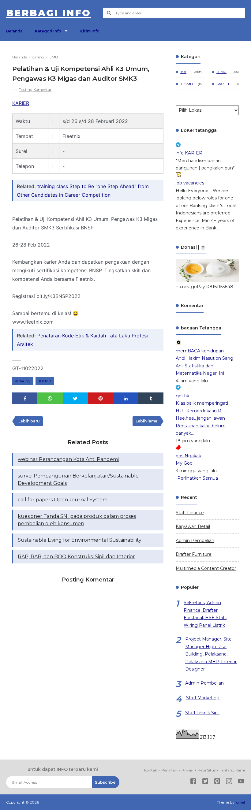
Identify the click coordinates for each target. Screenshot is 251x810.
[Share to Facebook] (24, 398)
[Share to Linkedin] (125, 398)
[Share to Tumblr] (150, 398)
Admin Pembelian (195, 540)
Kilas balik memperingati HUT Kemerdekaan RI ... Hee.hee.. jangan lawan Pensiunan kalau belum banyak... (202, 418)
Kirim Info (89, 31)
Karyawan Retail (193, 526)
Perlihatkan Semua (197, 478)
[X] (205, 782)
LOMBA (188, 84)
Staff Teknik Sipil (202, 712)
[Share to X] (75, 398)
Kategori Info (48, 31)
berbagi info (48, 13)
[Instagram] (229, 782)
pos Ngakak (188, 456)
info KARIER (189, 153)
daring (24, 381)
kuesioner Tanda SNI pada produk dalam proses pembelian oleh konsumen (77, 519)
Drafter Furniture (194, 554)
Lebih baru (29, 421)
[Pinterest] (217, 782)
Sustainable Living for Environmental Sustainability (79, 540)
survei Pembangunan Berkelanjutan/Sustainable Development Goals (78, 479)
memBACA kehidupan (200, 351)
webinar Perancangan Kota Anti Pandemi (68, 459)
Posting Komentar (35, 89)
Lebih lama (146, 421)
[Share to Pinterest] (100, 398)
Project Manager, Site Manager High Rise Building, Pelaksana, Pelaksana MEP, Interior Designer (211, 654)
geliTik (182, 396)
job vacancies (190, 183)
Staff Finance (190, 512)
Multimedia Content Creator (206, 568)
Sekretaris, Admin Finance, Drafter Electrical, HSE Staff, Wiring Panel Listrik (205, 614)
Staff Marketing (202, 697)
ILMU (46, 381)
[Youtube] (241, 782)
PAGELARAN (224, 84)
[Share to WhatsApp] (49, 398)
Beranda (14, 31)
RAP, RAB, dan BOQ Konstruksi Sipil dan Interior (76, 556)
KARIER (20, 103)
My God (184, 463)
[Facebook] (193, 782)
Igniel (240, 802)
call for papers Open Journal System (62, 500)
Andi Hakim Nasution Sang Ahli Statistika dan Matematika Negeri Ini (204, 365)
